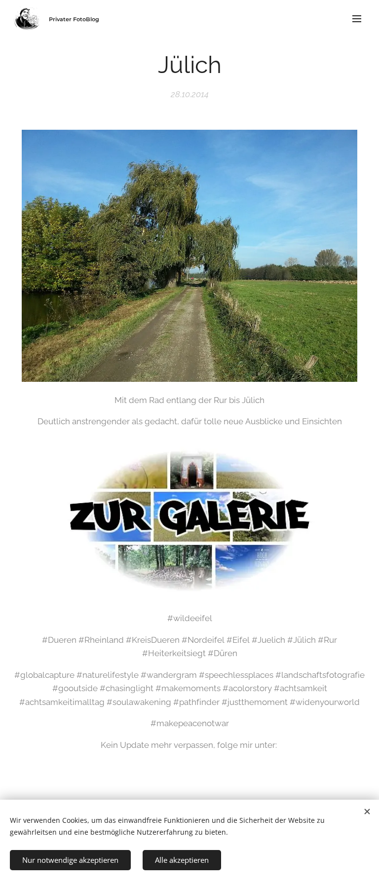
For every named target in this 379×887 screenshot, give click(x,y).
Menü (357, 18)
